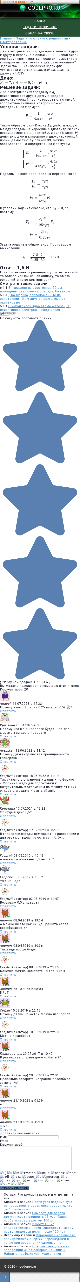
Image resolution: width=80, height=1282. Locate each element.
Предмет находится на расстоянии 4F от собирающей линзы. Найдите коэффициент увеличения (37, 1250)
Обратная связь (40, 33)
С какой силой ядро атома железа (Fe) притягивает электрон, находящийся (35, 308)
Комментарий (11, 1145)
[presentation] (7, 82)
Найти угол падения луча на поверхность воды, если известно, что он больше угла (38, 1205)
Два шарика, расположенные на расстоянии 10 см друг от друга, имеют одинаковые (32, 298)
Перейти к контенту (16, 2)
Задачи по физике (40, 27)
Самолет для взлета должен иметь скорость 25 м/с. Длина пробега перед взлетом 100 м (36, 1216)
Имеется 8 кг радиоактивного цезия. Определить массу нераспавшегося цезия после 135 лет (38, 1227)
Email (4, 1141)
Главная (40, 21)
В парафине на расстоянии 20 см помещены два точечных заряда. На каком (35, 289)
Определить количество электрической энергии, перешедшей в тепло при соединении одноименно (40, 1238)
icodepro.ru (43, 8)
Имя (3, 1137)
